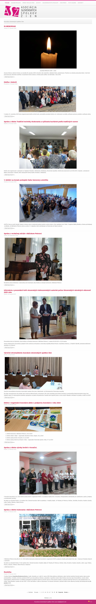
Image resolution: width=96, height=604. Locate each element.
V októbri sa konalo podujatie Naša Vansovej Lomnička (26, 180)
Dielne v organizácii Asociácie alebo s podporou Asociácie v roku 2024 (32, 403)
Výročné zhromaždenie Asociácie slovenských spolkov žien (28, 353)
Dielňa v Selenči (10, 82)
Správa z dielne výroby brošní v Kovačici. (20, 447)
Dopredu (60, 592)
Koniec (66, 592)
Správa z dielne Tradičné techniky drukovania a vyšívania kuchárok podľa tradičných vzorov (41, 122)
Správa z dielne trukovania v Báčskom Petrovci (23, 510)
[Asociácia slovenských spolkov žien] (22, 11)
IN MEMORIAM (10, 26)
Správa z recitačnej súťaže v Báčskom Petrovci (23, 233)
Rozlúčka (7, 572)
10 (56, 592)
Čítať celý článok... (10, 76)
